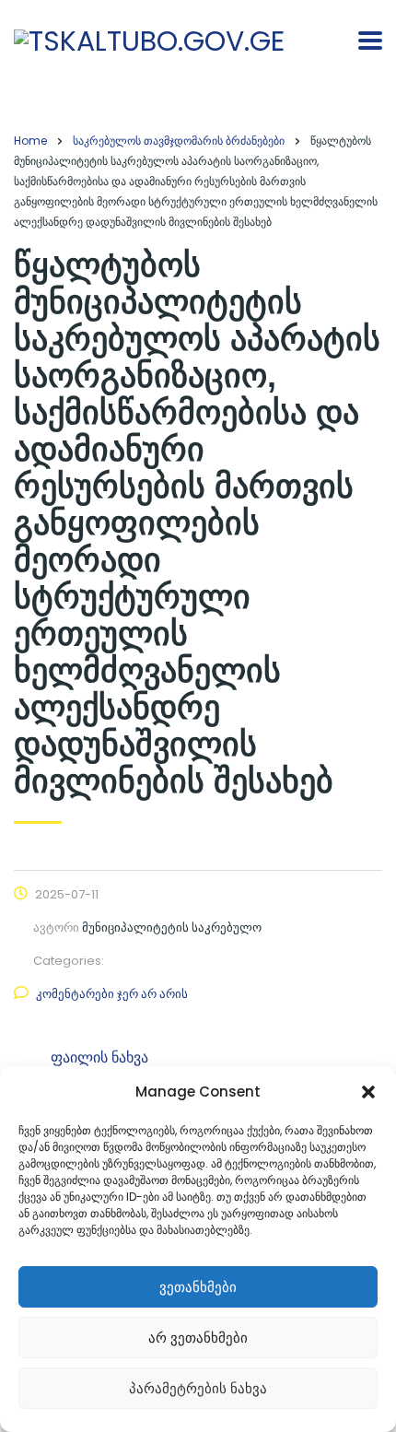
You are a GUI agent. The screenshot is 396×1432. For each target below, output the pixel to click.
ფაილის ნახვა (99, 1057)
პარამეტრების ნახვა (198, 1388)
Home (30, 140)
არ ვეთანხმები (198, 1337)
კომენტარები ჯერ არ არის (112, 994)
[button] (368, 1092)
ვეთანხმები (198, 1287)
